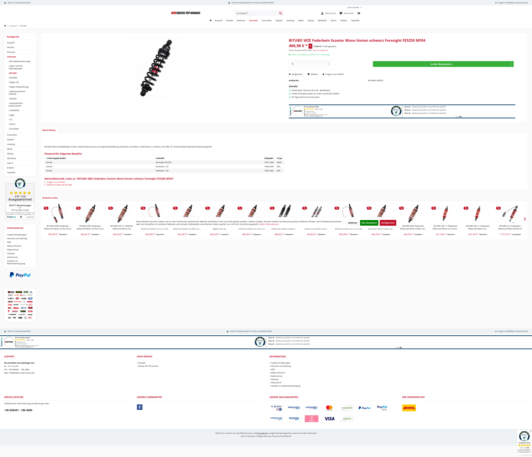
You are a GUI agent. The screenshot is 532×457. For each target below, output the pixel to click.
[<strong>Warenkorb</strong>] (359, 13)
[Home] (211, 20)
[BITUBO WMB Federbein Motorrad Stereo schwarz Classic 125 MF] (284, 213)
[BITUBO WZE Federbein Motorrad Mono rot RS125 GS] (90, 213)
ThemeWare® (285, 436)
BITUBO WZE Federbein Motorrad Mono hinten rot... (413, 227)
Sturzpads (14, 128)
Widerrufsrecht (14, 246)
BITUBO (13, 73)
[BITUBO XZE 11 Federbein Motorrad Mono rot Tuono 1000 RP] (445, 213)
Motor (10, 149)
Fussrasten (12, 134)
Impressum (12, 257)
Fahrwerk (11, 56)
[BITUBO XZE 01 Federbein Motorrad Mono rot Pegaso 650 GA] (122, 213)
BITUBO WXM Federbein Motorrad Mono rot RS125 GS (57, 227)
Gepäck (10, 139)
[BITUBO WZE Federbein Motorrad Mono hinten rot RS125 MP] (381, 213)
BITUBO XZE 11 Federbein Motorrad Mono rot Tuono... (445, 227)
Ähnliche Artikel (50, 197)
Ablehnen (352, 222)
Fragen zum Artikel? (334, 74)
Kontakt (141, 363)
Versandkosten (262, 433)
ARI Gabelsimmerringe (19, 61)
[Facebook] (139, 407)
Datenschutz (13, 249)
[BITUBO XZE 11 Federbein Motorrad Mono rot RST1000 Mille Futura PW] (478, 213)
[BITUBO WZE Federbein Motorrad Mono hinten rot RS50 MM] (413, 213)
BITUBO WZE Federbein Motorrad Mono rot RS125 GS (90, 227)
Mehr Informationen (269, 224)
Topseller (11, 172)
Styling (10, 153)
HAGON (12, 98)
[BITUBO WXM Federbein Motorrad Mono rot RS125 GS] (58, 213)
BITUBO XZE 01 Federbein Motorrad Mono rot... (122, 227)
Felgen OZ (14, 82)
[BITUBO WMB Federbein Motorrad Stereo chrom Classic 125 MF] (316, 213)
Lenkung (11, 144)
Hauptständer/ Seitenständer (15, 104)
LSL (10, 119)
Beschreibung (48, 130)
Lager (12, 115)
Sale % (10, 163)
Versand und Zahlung (17, 238)
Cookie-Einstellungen (17, 234)
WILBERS (13, 77)
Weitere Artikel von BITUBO (59, 184)
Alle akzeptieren (369, 222)
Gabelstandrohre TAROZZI (16, 92)
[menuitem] (353, 7)
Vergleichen (297, 74)
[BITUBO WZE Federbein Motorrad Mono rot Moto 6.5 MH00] (187, 213)
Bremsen (11, 52)
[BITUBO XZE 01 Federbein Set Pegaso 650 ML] (219, 213)
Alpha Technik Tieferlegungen (15, 67)
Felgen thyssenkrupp (19, 86)
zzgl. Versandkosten (320, 50)
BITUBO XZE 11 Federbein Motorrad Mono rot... (478, 227)
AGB (9, 242)
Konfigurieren (388, 222)
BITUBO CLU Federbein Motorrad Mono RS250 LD (510, 227)
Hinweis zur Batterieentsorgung (16, 262)
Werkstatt (11, 158)
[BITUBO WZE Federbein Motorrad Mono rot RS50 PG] (251, 213)
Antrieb (10, 47)
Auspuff (10, 42)
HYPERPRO (14, 110)
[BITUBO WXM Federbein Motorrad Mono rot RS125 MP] (155, 213)
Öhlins (12, 124)
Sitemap (11, 253)
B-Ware (10, 167)
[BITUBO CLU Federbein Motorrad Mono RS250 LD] (510, 213)
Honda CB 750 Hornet (148, 366)
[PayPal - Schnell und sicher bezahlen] (20, 274)
